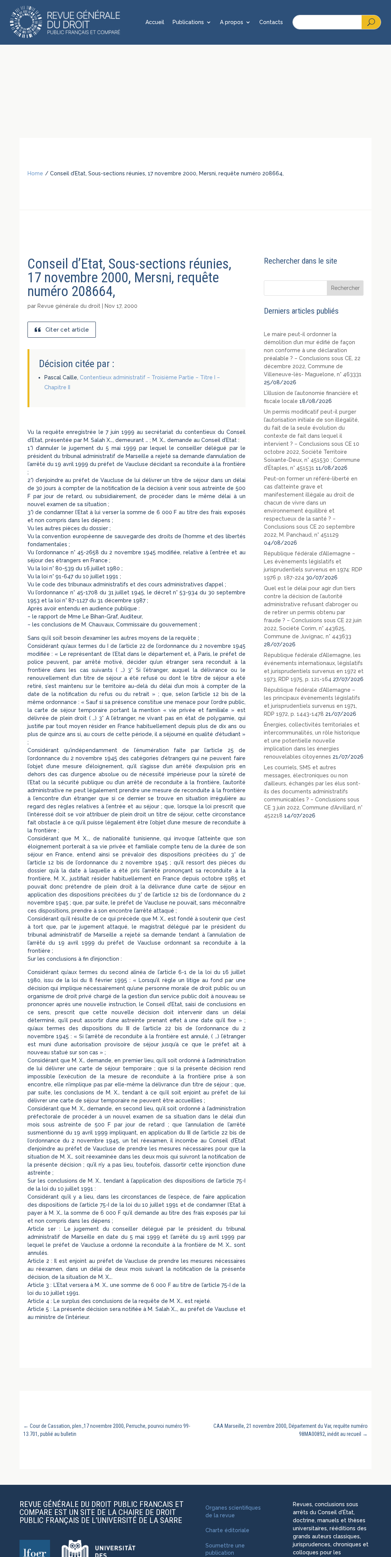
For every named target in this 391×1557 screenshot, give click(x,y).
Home (35, 173)
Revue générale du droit (68, 306)
